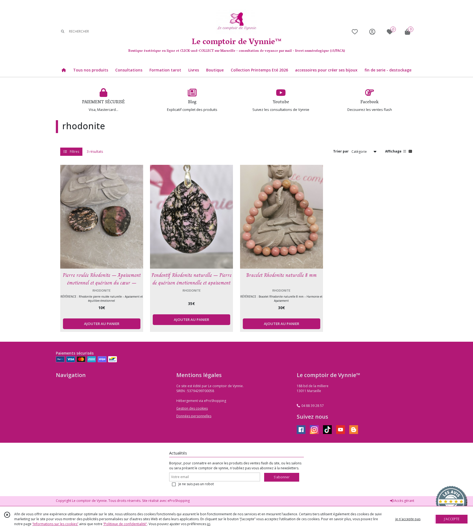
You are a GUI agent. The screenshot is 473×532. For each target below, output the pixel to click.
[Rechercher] (62, 31)
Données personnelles (193, 416)
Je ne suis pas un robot (196, 484)
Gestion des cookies (192, 408)
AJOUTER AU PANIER (101, 323)
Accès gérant (403, 500)
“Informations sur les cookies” (55, 524)
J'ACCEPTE (451, 519)
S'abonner (282, 477)
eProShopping (179, 500)
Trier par (341, 151)
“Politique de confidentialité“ (125, 524)
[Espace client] (372, 31)
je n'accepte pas (407, 519)
